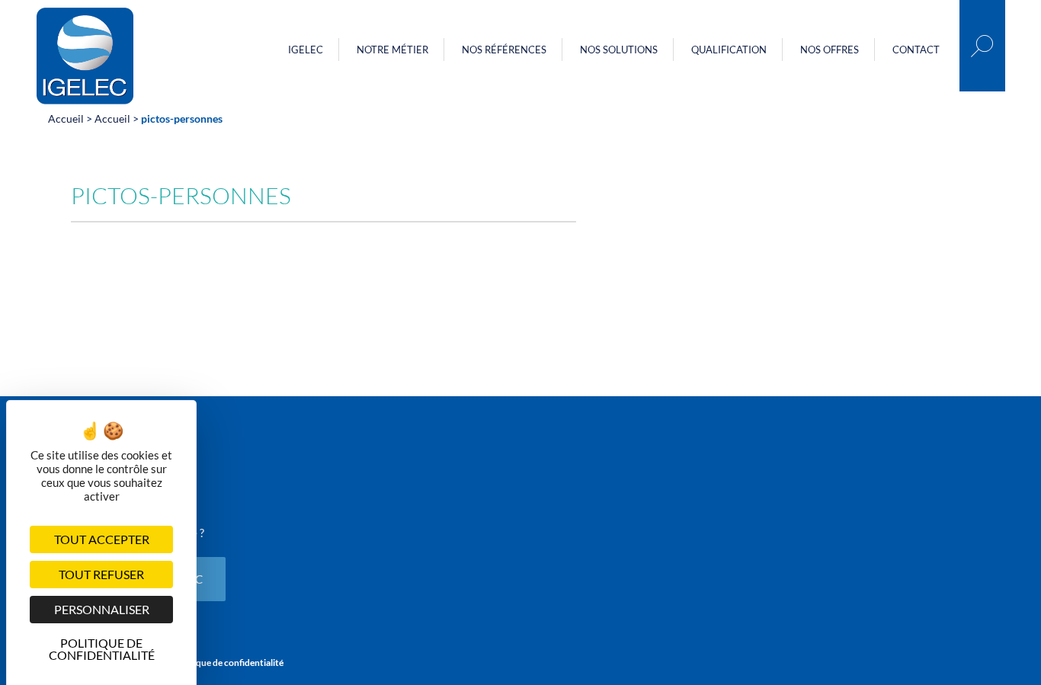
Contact (916, 49)
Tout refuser (101, 574)
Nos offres (829, 49)
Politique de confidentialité (228, 662)
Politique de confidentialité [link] (102, 646)
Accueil (66, 118)
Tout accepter (101, 539)
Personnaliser (101, 609)
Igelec (305, 49)
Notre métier (392, 49)
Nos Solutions (619, 49)
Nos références (504, 49)
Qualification (729, 49)
